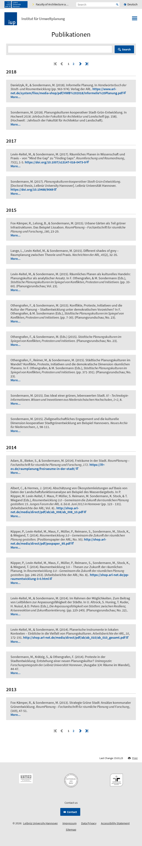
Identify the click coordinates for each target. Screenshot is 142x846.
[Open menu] (135, 19)
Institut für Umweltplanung (43, 19)
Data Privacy (88, 823)
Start (117, 4)
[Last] (86, 64)
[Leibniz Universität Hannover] (16, 4)
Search (126, 49)
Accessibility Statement (115, 823)
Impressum (69, 823)
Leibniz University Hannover (40, 823)
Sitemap (71, 829)
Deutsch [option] (132, 4)
